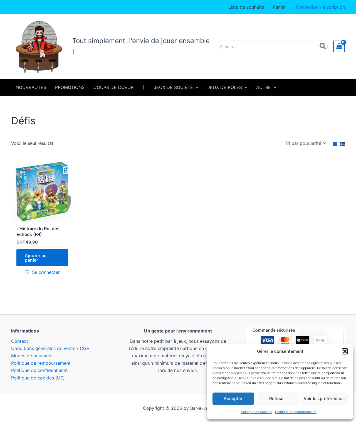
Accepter (233, 398)
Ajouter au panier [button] (36, 258)
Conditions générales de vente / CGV (50, 348)
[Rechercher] (323, 46)
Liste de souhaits (246, 7)
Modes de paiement (32, 355)
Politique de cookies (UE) (38, 378)
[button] (345, 351)
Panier (279, 7)
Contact (19, 341)
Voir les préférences (324, 398)
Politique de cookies (256, 412)
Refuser (277, 398)
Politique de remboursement (41, 363)
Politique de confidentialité (296, 412)
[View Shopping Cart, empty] (339, 46)
